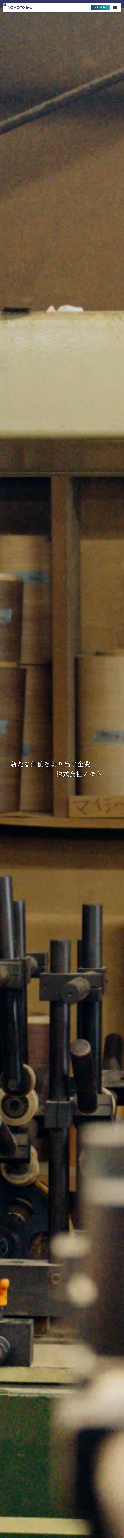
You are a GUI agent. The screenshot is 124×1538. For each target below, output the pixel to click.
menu (114, 7)
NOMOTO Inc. (20, 7)
